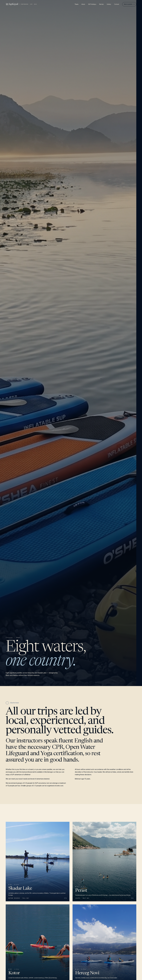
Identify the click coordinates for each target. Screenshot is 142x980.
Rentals (101, 4)
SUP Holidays (92, 4)
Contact (116, 4)
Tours (76, 4)
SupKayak (9, 637)
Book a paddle (129, 4)
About (83, 4)
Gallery (109, 4)
